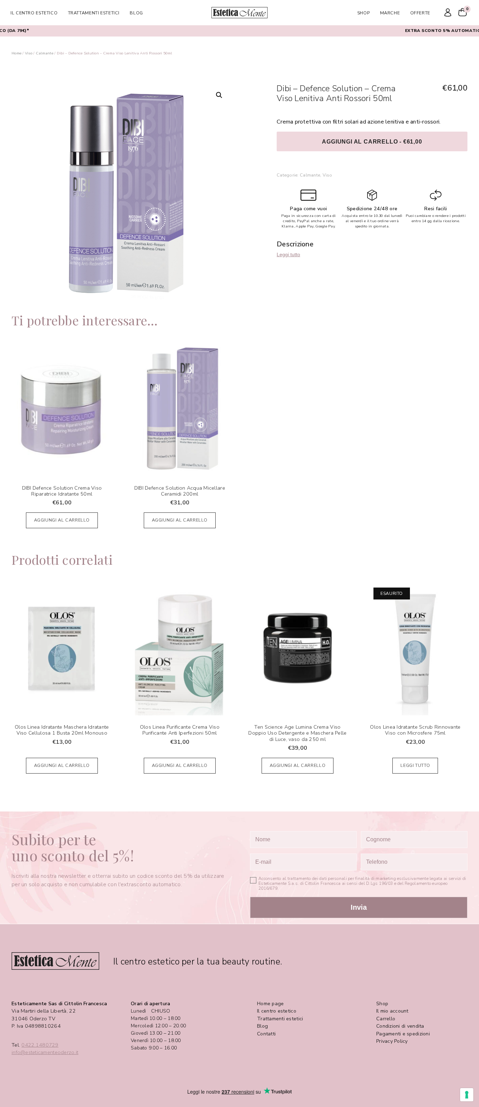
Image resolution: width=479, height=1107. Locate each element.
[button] (219, 95)
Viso (28, 53)
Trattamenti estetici (94, 13)
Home (16, 53)
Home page (270, 1003)
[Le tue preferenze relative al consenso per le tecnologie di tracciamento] (466, 1094)
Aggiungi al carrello (62, 520)
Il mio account (392, 1011)
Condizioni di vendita (400, 1026)
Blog (136, 13)
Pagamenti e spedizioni (403, 1033)
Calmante (44, 53)
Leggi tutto (288, 254)
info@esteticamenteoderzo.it (45, 1052)
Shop (363, 13)
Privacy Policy (392, 1041)
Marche (390, 13)
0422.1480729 (39, 1045)
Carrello (385, 1018)
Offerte (420, 13)
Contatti (266, 1033)
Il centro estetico (34, 13)
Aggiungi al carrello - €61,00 (372, 141)
